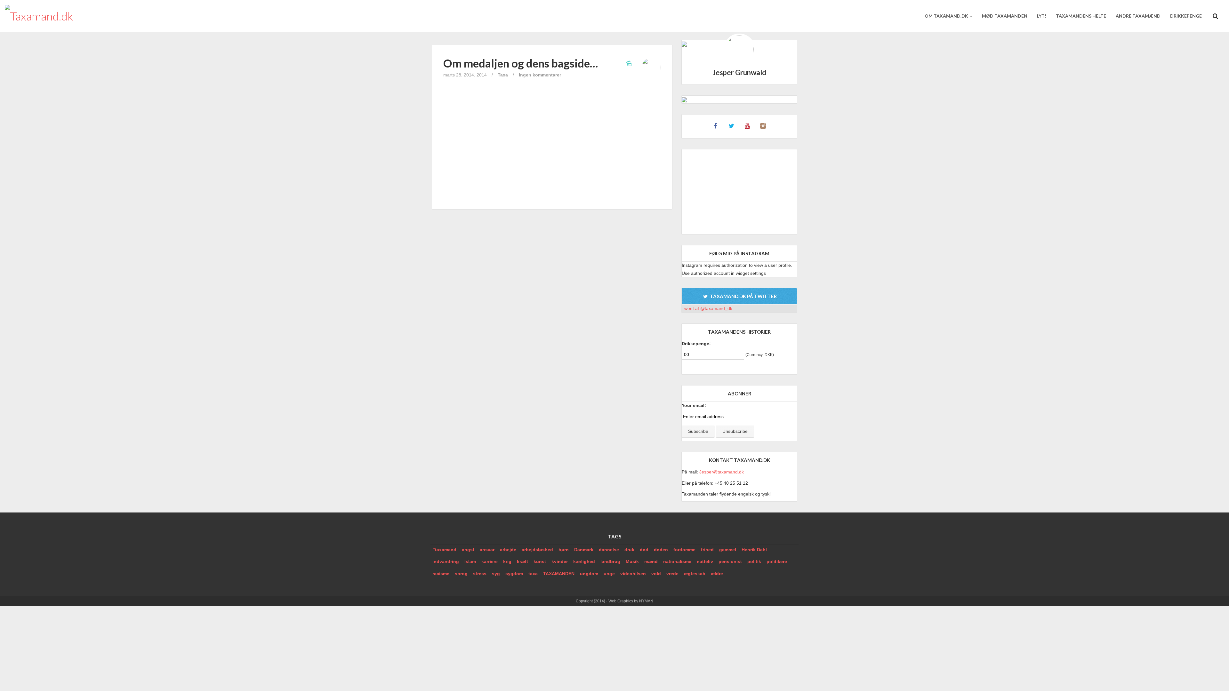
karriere (489, 561)
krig (507, 561)
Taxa (503, 74)
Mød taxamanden (1004, 16)
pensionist (730, 561)
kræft (522, 561)
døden (661, 549)
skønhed (518, 192)
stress (479, 573)
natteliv (705, 561)
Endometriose (458, 192)
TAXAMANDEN (558, 573)
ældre (717, 573)
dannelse (609, 549)
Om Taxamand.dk (947, 16)
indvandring (445, 561)
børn (563, 549)
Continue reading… (552, 177)
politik (754, 561)
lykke (500, 192)
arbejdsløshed (537, 549)
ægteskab (694, 573)
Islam (470, 561)
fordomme (684, 549)
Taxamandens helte (1081, 16)
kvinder (559, 561)
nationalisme (677, 561)
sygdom (539, 192)
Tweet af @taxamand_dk (707, 308)
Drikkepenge (1186, 16)
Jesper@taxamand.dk (721, 471)
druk (629, 549)
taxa (533, 573)
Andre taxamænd (1138, 16)
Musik (632, 561)
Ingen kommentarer (540, 74)
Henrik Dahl (754, 549)
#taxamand (444, 549)
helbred (483, 192)
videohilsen (633, 573)
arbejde (508, 549)
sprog (461, 573)
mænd (651, 561)
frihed (707, 549)
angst (468, 549)
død (644, 549)
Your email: (694, 405)
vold (656, 573)
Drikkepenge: (696, 343)
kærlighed (584, 561)
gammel (727, 549)
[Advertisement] (739, 192)
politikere (777, 561)
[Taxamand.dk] (39, 16)
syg (496, 573)
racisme (440, 573)
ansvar (487, 549)
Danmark (583, 549)
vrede (672, 573)
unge (609, 573)
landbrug (610, 561)
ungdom (589, 573)
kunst (540, 561)
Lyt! (1041, 16)
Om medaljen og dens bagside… (520, 63)
